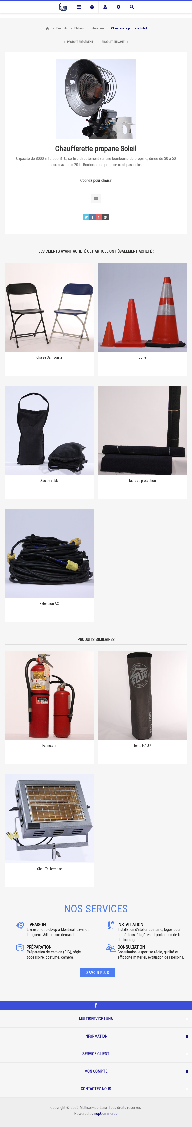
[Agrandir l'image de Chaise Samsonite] (49, 307)
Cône (142, 357)
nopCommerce (106, 1113)
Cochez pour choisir (96, 180)
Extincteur (49, 746)
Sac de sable (49, 481)
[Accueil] (47, 28)
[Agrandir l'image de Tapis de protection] (142, 430)
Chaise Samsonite (49, 357)
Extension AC (49, 604)
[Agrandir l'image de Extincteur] (49, 695)
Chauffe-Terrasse (49, 869)
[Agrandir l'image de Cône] (142, 307)
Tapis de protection (142, 481)
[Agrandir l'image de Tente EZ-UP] (142, 695)
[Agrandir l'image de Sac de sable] (49, 430)
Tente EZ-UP (142, 746)
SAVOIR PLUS (97, 973)
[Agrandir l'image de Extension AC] (49, 553)
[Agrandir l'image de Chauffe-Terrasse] (49, 818)
